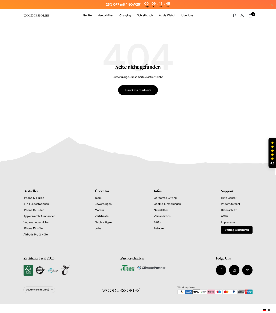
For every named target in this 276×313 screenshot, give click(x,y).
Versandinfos (162, 216)
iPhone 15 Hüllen (33, 228)
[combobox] (266, 310)
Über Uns (187, 15)
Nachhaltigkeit (104, 222)
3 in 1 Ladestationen (36, 204)
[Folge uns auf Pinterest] (247, 270)
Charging (125, 15)
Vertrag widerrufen (237, 230)
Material (100, 210)
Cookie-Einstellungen (167, 204)
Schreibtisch (145, 15)
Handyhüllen (105, 15)
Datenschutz (229, 210)
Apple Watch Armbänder (39, 216)
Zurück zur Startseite (138, 90)
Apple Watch (167, 15)
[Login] (242, 15)
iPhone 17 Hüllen (33, 198)
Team (98, 198)
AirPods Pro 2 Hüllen (36, 234)
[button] (272, 153)
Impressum (228, 222)
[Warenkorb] (250, 15)
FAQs (157, 222)
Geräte (87, 15)
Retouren (159, 228)
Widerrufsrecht (230, 204)
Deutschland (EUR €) (37, 289)
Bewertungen (103, 204)
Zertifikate (102, 216)
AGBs (224, 216)
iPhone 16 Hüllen (33, 210)
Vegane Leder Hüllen (36, 222)
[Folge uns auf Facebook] (221, 270)
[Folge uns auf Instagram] (234, 270)
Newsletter (161, 210)
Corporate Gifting (165, 198)
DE (269, 310)
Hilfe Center (228, 198)
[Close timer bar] (272, 4)
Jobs (98, 228)
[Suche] (234, 15)
